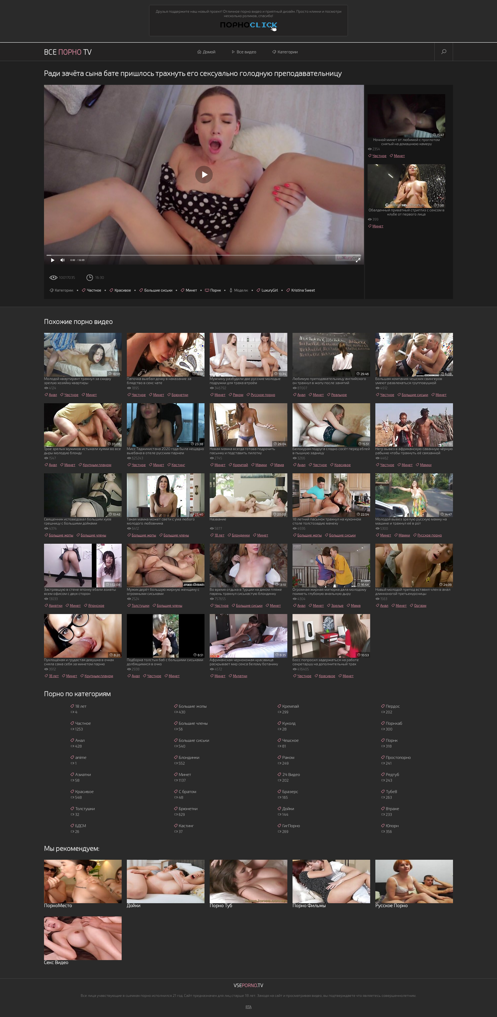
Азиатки (55, 605)
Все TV (68, 51)
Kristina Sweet (303, 290)
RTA (249, 1007)
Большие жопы (61, 535)
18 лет (219, 535)
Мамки (261, 465)
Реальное (339, 395)
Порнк (215, 290)
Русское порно (263, 395)
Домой (209, 51)
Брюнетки (180, 395)
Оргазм (420, 605)
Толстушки (140, 605)
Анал (53, 395)
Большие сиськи (158, 290)
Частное (94, 290)
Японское (96, 605)
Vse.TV (248, 985)
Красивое (123, 290)
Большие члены (93, 535)
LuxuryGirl (270, 290)
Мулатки (240, 676)
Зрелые (337, 605)
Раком (238, 395)
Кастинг (178, 465)
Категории (288, 51)
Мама (279, 465)
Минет (191, 290)
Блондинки (241, 535)
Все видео (246, 51)
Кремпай (240, 465)
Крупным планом (97, 465)
